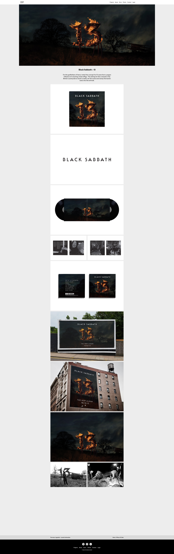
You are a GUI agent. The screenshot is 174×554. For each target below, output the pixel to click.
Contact (129, 2)
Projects (112, 2)
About (116, 2)
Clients (124, 2)
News (120, 2)
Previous (60, 537)
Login (133, 2)
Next (118, 537)
